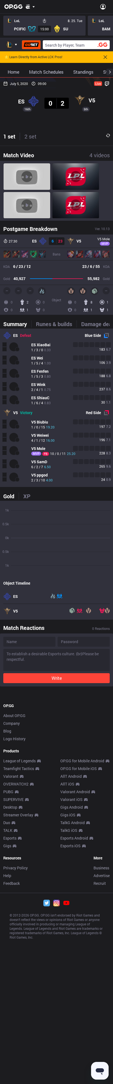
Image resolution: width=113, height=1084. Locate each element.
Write (57, 678)
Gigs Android (71, 807)
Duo (6, 822)
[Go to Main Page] (13, 6)
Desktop (10, 807)
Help (7, 875)
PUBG (8, 791)
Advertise (102, 875)
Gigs (7, 845)
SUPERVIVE (13, 799)
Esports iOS (70, 845)
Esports (9, 838)
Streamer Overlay (18, 814)
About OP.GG (14, 715)
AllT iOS (67, 784)
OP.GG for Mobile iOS (78, 768)
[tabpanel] (56, 408)
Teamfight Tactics (18, 768)
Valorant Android (75, 791)
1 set (9, 136)
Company (11, 723)
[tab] (17, 323)
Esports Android (74, 838)
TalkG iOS (68, 830)
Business (101, 867)
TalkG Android (72, 822)
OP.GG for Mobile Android (82, 760)
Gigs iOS (67, 814)
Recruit (100, 883)
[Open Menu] (103, 6)
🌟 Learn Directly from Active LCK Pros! (33, 57)
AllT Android (71, 776)
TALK (7, 830)
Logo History (14, 738)
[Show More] (30, 6)
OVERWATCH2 (16, 784)
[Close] (105, 57)
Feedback (11, 883)
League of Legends (19, 760)
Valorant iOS (71, 799)
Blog (7, 731)
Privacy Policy (15, 867)
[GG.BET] (31, 44)
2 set (30, 136)
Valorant (10, 776)
